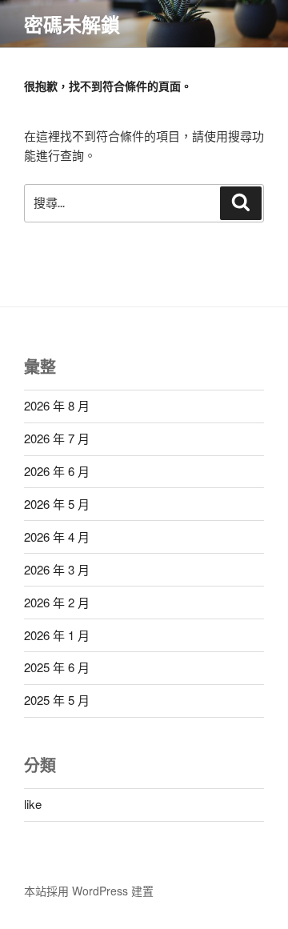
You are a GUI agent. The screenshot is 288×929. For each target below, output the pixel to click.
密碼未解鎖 (72, 24)
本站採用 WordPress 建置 (89, 891)
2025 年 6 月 (57, 667)
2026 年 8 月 (57, 405)
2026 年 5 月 (57, 503)
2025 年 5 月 (57, 699)
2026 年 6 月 (57, 470)
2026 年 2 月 (57, 602)
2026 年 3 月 (57, 569)
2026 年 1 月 (57, 635)
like (33, 803)
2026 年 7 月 (57, 438)
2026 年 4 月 (57, 536)
